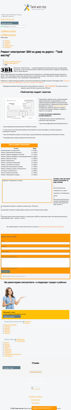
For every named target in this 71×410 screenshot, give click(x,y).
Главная (6, 40)
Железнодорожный (10, 325)
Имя (2, 241)
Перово (6, 347)
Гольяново (7, 352)
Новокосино (20, 339)
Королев (7, 328)
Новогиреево (21, 341)
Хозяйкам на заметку (35, 396)
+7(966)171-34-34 (8, 31)
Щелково (7, 331)
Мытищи (7, 329)
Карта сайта (35, 403)
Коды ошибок (35, 400)
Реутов (27, 323)
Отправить (5, 271)
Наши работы (8, 45)
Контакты (7, 47)
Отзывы (7, 44)
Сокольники (8, 356)
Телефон (4, 246)
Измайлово (7, 351)
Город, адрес (5, 251)
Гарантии (7, 42)
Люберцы (7, 326)
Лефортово (7, 349)
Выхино (7, 344)
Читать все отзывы (35, 372)
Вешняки (7, 346)
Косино (6, 342)
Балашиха (28, 321)
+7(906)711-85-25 (8, 35)
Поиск (3, 26)
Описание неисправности (9, 256)
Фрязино (7, 333)
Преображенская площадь (12, 354)
